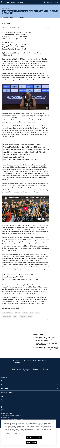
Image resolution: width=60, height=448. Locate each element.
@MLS (24, 149)
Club (37, 312)
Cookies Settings (5, 417)
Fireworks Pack (21, 73)
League (17, 312)
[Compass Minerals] (17, 362)
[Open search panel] (45, 2)
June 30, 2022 (32, 279)
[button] (25, 2)
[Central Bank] (37, 369)
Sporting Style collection (11, 67)
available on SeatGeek (20, 75)
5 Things (16, 53)
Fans (15, 316)
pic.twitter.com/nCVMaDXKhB (13, 157)
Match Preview (7, 312)
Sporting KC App (26, 53)
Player (25, 312)
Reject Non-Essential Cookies (34, 437)
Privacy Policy (21, 430)
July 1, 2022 (33, 159)
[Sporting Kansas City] (2, 2)
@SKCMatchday (7, 55)
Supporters (7, 316)
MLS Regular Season (26, 316)
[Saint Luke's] (27, 360)
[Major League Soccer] (2, 409)
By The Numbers (7, 53)
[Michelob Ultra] (16, 369)
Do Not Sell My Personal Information (12, 433)
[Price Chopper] (42, 360)
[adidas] (45, 369)
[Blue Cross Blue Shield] (27, 370)
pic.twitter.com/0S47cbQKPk (13, 277)
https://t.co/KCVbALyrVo (25, 274)
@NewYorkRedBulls (9, 147)
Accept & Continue (31, 442)
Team (31, 312)
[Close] (53, 421)
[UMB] (34, 360)
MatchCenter (37, 53)
